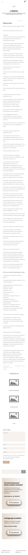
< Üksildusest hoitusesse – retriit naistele (7, 367)
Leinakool (14, 11)
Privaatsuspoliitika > (20, 365)
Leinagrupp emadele (14, 407)
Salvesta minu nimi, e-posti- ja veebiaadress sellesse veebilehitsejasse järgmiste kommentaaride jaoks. (13, 457)
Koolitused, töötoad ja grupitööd (9, 20)
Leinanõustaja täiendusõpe (14, 390)
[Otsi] (23, 471)
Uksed (14, 423)
